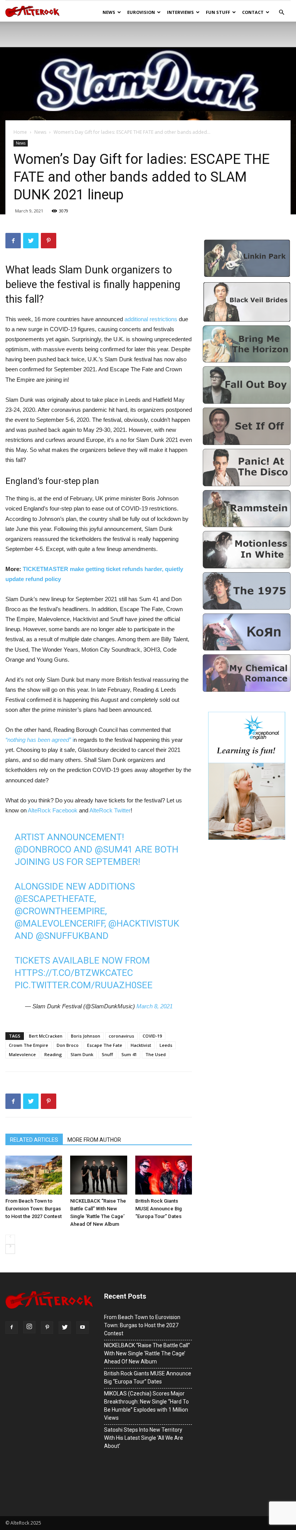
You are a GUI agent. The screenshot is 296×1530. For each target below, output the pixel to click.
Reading (53, 1054)
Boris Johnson (85, 1036)
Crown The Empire (28, 1045)
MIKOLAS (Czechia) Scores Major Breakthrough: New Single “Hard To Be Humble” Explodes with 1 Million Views (146, 1405)
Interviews (180, 12)
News (109, 12)
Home (20, 132)
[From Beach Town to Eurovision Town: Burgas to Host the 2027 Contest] (33, 1175)
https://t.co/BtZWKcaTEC (74, 972)
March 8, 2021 (154, 1006)
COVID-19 (152, 1036)
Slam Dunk (82, 1054)
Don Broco (68, 1045)
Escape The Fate (104, 1045)
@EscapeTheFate (54, 898)
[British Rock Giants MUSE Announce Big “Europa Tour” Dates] (163, 1175)
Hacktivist (141, 1045)
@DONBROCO (43, 849)
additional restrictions (150, 319)
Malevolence (22, 1054)
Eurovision (141, 12)
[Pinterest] (47, 1327)
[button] (281, 12)
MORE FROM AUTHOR (94, 1140)
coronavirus (121, 1036)
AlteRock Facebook (52, 810)
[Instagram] (29, 1327)
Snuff (107, 1054)
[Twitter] (65, 1327)
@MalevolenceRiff (59, 923)
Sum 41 (129, 1054)
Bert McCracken (45, 1036)
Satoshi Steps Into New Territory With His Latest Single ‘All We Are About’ (143, 1438)
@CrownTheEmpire (60, 911)
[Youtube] (82, 1327)
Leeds (166, 1045)
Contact (253, 12)
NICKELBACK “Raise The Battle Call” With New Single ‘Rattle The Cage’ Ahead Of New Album (98, 1212)
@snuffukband (72, 935)
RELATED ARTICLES (34, 1140)
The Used (155, 1054)
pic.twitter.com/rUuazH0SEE (84, 985)
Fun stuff (218, 12)
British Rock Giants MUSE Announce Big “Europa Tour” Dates (158, 1208)
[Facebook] (11, 1327)
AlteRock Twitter (110, 810)
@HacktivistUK (143, 923)
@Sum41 (114, 849)
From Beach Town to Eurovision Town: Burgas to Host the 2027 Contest (33, 1208)
